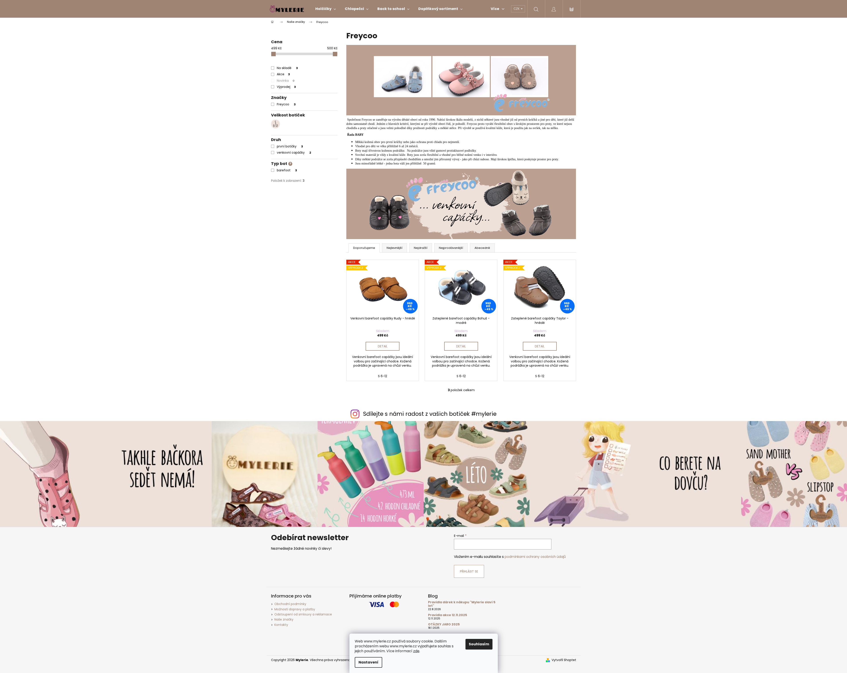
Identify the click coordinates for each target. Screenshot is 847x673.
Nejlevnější (394, 248)
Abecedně (482, 248)
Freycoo (286, 104)
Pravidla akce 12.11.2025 (447, 615)
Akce (283, 74)
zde (416, 651)
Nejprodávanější (451, 248)
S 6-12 (382, 376)
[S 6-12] (275, 124)
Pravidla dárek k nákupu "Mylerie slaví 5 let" (461, 604)
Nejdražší (420, 248)
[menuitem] (325, 9)
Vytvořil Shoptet (564, 660)
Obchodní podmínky (290, 604)
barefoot (287, 170)
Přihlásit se (469, 571)
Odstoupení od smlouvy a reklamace (303, 614)
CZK (517, 8)
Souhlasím (479, 644)
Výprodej (286, 87)
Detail (383, 346)
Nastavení (368, 662)
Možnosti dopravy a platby (294, 609)
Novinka (286, 80)
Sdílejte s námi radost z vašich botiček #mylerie (429, 414)
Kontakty (281, 625)
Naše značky (283, 619)
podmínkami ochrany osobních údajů (535, 556)
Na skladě (287, 68)
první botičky (290, 146)
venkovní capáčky (294, 152)
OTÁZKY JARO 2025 (444, 624)
